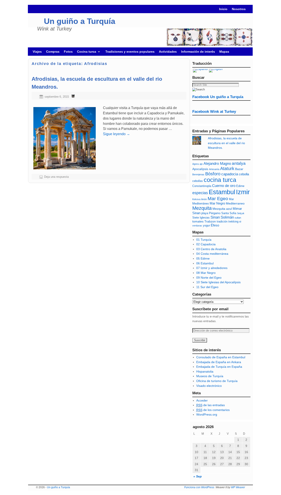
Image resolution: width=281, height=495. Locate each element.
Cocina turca (85, 53)
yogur (206, 225)
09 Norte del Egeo (209, 277)
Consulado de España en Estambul (220, 357)
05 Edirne (203, 258)
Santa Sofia (228, 213)
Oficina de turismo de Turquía (217, 381)
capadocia (229, 174)
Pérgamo (214, 213)
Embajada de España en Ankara (218, 362)
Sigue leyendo (116, 134)
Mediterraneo (235, 203)
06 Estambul (205, 263)
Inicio (223, 9)
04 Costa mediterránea (212, 253)
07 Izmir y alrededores (211, 268)
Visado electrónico (209, 385)
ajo (201, 164)
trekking (233, 221)
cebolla (244, 174)
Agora (195, 164)
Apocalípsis (200, 169)
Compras (52, 51)
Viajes (37, 51)
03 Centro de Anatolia (211, 249)
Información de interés (198, 51)
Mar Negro (217, 203)
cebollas (197, 181)
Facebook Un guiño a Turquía (217, 97)
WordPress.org (206, 414)
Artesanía (214, 169)
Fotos (68, 51)
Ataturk (227, 168)
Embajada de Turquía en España (219, 366)
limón (204, 199)
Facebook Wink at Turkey (214, 111)
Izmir (243, 191)
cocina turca (220, 179)
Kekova (196, 199)
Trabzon (210, 221)
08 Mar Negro (206, 272)
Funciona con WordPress (199, 487)
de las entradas (210, 405)
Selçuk (240, 213)
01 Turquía (203, 239)
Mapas (224, 51)
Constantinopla (201, 186)
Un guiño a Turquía (79, 21)
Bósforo (212, 173)
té (240, 221)
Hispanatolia (204, 371)
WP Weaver (238, 487)
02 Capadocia (206, 244)
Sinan (215, 217)
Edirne (240, 186)
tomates (198, 221)
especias (200, 193)
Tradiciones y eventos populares (130, 51)
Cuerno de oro (223, 186)
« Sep (197, 476)
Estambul (222, 191)
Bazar (239, 169)
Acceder (202, 400)
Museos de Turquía (209, 376)
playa (204, 213)
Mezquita (202, 208)
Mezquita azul (222, 208)
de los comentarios (213, 410)
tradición (222, 221)
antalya (239, 163)
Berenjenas (198, 174)
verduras (197, 225)
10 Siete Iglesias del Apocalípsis (218, 282)
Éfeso (215, 225)
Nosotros (239, 9)
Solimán (227, 217)
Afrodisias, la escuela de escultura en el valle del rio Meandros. (226, 142)
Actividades (168, 51)
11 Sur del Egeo (207, 287)
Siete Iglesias (201, 217)
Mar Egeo (218, 198)
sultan (238, 217)
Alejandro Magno (217, 163)
